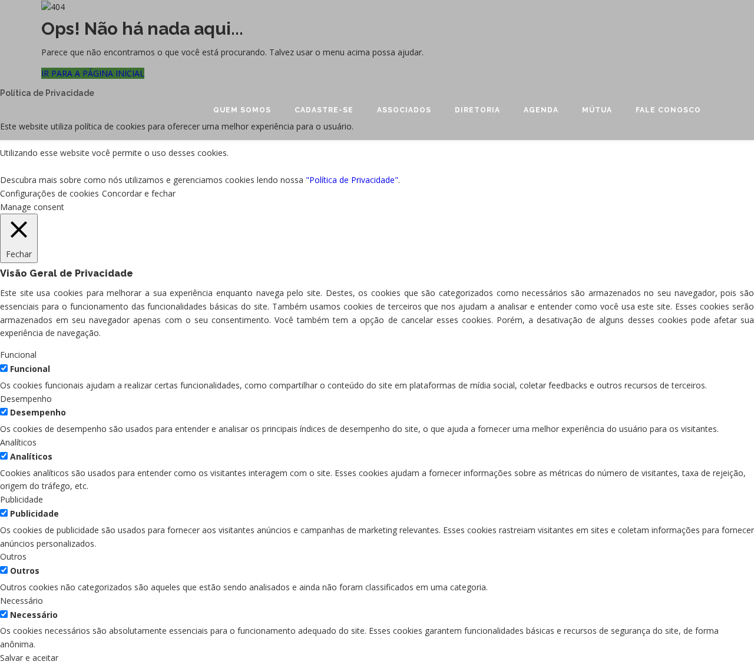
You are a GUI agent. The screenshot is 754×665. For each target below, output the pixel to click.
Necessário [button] (21, 600)
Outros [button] (13, 556)
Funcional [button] (18, 354)
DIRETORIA (477, 110)
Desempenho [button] (26, 398)
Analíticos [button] (18, 442)
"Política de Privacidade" (352, 179)
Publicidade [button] (21, 499)
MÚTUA (597, 110)
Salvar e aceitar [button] (29, 657)
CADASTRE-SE (324, 110)
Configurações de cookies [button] (49, 193)
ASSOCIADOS (404, 110)
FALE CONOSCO (668, 110)
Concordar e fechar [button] (139, 193)
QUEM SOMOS (242, 110)
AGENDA (541, 110)
